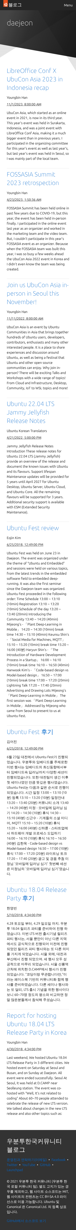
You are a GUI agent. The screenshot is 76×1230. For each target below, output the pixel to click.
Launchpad (15, 1170)
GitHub (45, 1165)
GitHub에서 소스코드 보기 (26, 1221)
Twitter (12, 1165)
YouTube (28, 1165)
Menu (68, 5)
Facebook (58, 1160)
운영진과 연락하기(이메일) (27, 1160)
